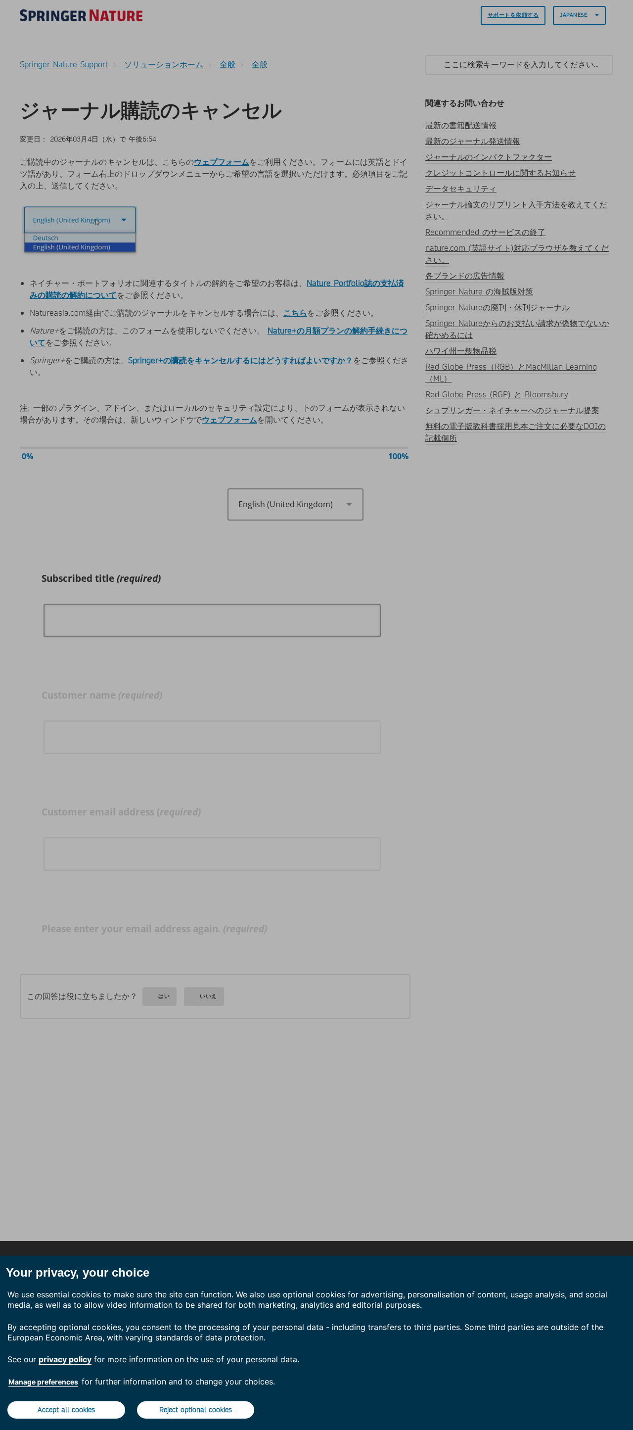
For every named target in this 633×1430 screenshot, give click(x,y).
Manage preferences (43, 1382)
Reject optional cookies (195, 1410)
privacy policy (65, 1359)
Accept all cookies (66, 1410)
